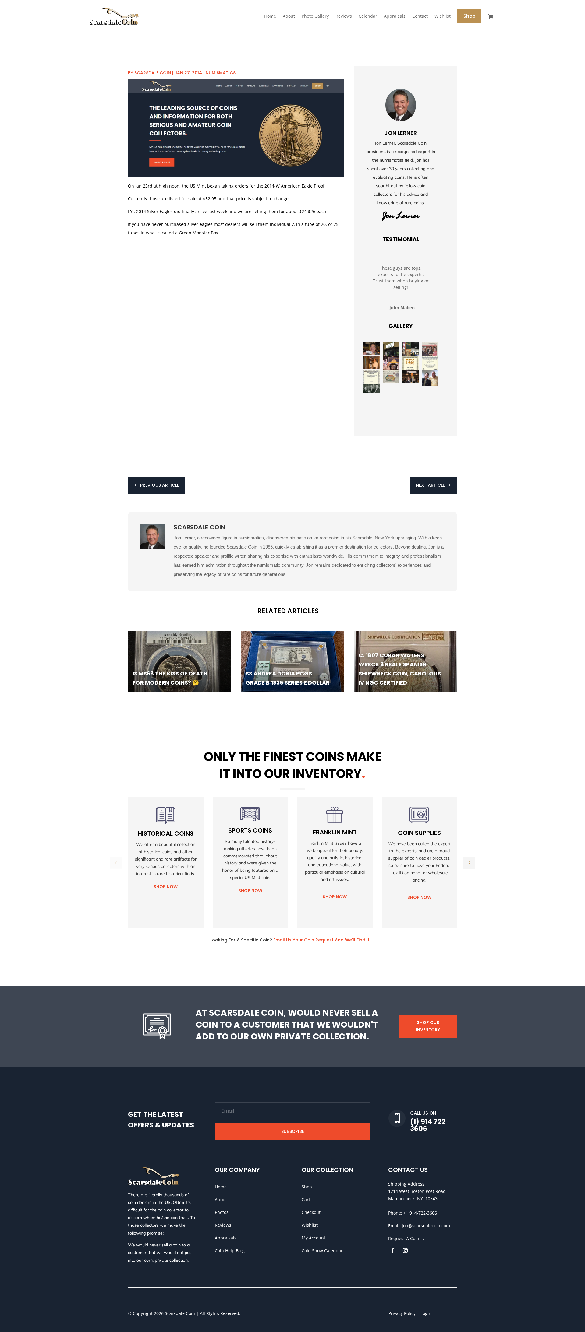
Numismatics (221, 73)
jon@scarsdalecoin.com (426, 1226)
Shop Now (166, 887)
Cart (306, 1199)
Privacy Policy (402, 1313)
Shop (307, 1187)
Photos (222, 1212)
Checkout (311, 1212)
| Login (423, 1313)
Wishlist (310, 1225)
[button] (469, 863)
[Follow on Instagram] (405, 1250)
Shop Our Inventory (428, 1026)
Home (221, 1187)
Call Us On (423, 1113)
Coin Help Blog (230, 1250)
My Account (313, 1238)
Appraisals (225, 1238)
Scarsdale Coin (152, 73)
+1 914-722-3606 (420, 1213)
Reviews (223, 1225)
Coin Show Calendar (322, 1250)
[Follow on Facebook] (393, 1250)
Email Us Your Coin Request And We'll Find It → (324, 940)
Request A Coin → (406, 1238)
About (221, 1199)
